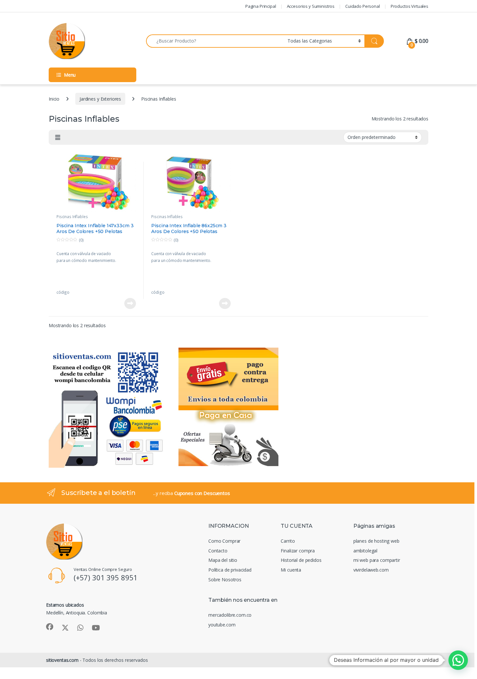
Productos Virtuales (409, 6)
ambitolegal (365, 551)
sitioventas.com (62, 660)
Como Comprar (224, 541)
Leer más (130, 303)
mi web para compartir (376, 560)
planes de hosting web (376, 541)
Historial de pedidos (301, 560)
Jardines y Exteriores (100, 99)
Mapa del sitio (222, 560)
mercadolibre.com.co (229, 615)
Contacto (217, 551)
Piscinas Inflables (72, 216)
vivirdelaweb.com (371, 570)
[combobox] (215, 41)
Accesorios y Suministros (311, 6)
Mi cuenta (291, 570)
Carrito (288, 541)
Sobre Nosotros (224, 579)
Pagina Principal (260, 6)
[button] (458, 660)
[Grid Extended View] (57, 137)
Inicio (54, 99)
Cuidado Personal (362, 6)
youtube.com (221, 625)
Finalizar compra (298, 551)
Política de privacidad (229, 570)
